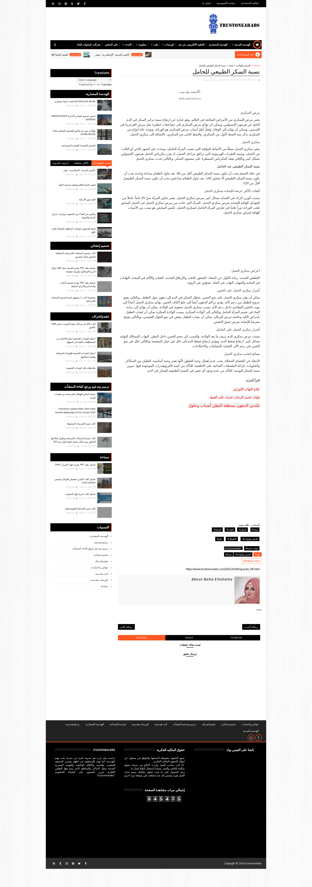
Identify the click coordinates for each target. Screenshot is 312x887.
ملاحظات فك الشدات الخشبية (81, 368)
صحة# (255, 529)
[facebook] (84, 3)
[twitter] (78, 3)
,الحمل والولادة (215, 79)
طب (155, 44)
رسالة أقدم (126, 627)
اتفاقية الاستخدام (250, 3)
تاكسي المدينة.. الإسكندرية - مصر (140, 54)
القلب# (230, 529)
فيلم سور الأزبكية (87, 199)
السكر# (217, 529)
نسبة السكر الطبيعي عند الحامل (238, 166)
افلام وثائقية (165, 54)
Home (256, 65)
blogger (142, 637)
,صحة (205, 79)
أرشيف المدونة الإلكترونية (61, 164)
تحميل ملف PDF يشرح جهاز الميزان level (75, 464)
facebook (236, 637)
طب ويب (243, 524)
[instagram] (59, 3)
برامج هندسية (101, 542)
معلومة (142, 44)
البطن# (242, 529)
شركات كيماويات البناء (88, 44)
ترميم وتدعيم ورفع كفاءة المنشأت (90, 548)
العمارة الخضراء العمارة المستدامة (79, 145)
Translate (106, 84)
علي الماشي (111, 44)
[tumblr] (72, 3)
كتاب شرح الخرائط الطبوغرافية (80, 508)
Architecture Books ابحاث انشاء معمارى (75, 101)
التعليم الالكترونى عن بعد (191, 44)
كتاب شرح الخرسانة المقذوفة (81, 423)
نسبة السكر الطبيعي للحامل (226, 71)
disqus (189, 637)
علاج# (219, 539)
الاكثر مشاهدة (81, 163)
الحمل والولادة (243, 65)
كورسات (169, 44)
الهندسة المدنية (242, 44)
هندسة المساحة (118, 724)
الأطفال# (232, 539)
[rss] (53, 3)
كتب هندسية (101, 573)
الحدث (128, 44)
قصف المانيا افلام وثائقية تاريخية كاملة (76, 54)
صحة (231, 65)
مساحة (104, 586)
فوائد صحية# (252, 548)
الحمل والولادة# (250, 539)
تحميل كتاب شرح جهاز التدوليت (80, 494)
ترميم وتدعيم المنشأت (184, 724)
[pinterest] (65, 3)
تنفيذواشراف (101, 561)
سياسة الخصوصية (226, 3)
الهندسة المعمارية (218, 44)
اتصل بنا (207, 3)
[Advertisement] (190, 240)
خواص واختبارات (99, 567)
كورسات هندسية (99, 579)
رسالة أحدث (251, 627)
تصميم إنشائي (101, 554)
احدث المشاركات (101, 163)
